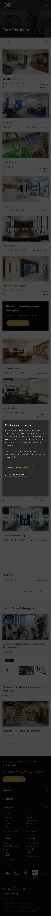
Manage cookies (16, 474)
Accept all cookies (17, 467)
